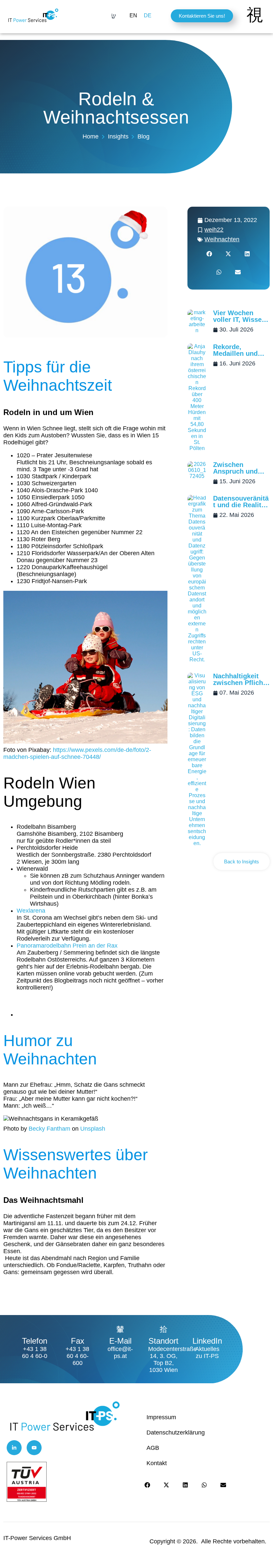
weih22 (213, 229)
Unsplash (92, 1128)
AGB (152, 1448)
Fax (77, 1340)
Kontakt (156, 1463)
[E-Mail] (120, 1329)
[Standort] (163, 1329)
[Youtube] (34, 1447)
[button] (209, 253)
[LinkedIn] (207, 1329)
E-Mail (120, 1340)
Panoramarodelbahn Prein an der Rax (67, 945)
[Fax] (78, 1329)
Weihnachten (221, 239)
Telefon (34, 1340)
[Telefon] (35, 1329)
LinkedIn (207, 1340)
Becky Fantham (49, 1128)
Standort (163, 1340)
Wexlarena (31, 910)
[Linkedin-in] (14, 1447)
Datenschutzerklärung (175, 1432)
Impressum (161, 1417)
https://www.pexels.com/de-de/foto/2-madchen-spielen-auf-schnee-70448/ (77, 753)
